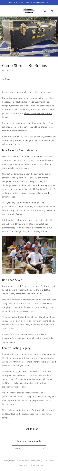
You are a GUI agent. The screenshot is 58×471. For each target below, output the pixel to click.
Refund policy (49, 461)
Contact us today (27, 414)
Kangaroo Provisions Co (18, 461)
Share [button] (7, 79)
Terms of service (37, 465)
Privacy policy (23, 465)
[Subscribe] (43, 448)
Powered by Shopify (34, 461)
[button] (6, 11)
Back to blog (31, 428)
